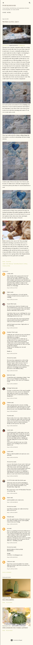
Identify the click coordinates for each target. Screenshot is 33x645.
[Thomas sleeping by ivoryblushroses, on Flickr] (16, 239)
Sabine (9, 292)
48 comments (9, 630)
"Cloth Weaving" (9, 263)
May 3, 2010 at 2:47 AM (12, 287)
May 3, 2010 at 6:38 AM (12, 383)
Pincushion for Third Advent (15, 628)
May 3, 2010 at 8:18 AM (12, 411)
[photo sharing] (17, 43)
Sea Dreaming (8, 600)
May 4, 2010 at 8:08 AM (12, 502)
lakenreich (10, 375)
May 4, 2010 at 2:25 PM (12, 512)
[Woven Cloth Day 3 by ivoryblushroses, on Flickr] (16, 103)
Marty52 (9, 516)
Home (4, 12)
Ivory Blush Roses (9, 5)
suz (8, 528)
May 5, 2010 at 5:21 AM (12, 542)
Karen (8, 497)
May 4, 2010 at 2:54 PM (12, 524)
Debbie (9, 402)
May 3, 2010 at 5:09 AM (12, 327)
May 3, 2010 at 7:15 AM (12, 398)
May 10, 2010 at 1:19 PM (12, 568)
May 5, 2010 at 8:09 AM (12, 557)
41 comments (9, 602)
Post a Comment (6, 572)
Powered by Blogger (17, 640)
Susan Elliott (10, 304)
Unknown (9, 561)
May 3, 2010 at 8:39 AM (12, 425)
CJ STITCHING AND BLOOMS (15, 480)
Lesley (9, 273)
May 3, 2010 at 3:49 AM (12, 299)
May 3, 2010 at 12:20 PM (12, 457)
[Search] (30, 2)
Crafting (25, 263)
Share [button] (3, 261)
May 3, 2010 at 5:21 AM (12, 353)
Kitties (8, 265)
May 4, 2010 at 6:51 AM (12, 493)
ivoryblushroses (21, 45)
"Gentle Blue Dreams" (18, 263)
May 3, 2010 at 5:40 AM (12, 370)
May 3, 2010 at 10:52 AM (12, 447)
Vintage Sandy (11, 388)
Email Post (8, 261)
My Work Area (6, 45)
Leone (9, 451)
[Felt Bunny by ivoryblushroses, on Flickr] (16, 133)
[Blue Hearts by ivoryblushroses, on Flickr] (16, 208)
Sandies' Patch (11, 332)
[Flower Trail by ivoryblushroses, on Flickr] (15, 180)
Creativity (4, 265)
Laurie (8, 430)
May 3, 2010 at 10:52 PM (12, 476)
